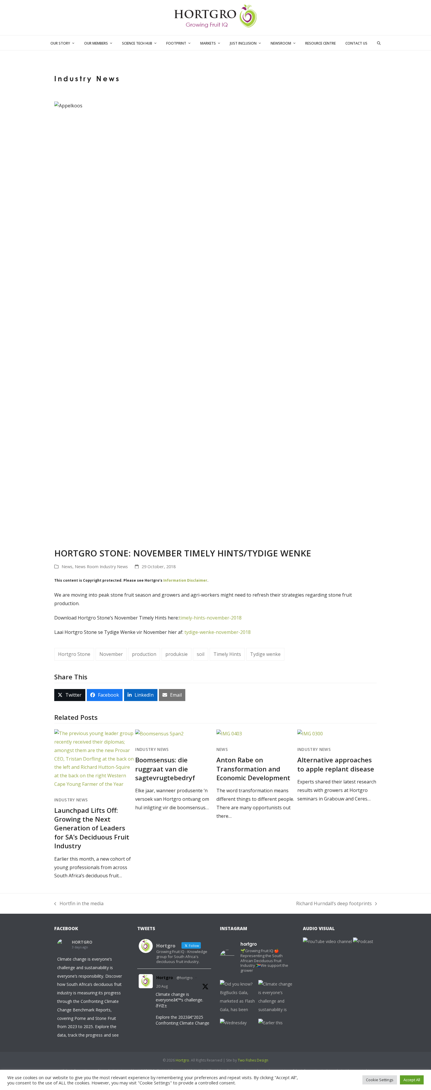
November (111, 654)
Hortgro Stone (74, 654)
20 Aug (162, 986)
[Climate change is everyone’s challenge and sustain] (276, 997)
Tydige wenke (265, 654)
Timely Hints (227, 654)
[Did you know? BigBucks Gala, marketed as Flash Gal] (237, 997)
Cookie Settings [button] (379, 1079)
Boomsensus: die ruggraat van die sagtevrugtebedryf (165, 768)
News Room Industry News (101, 566)
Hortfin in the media (78, 904)
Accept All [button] (411, 1079)
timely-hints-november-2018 (210, 618)
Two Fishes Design (253, 1060)
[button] (379, 42)
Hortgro (164, 977)
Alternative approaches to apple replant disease (335, 764)
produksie (176, 654)
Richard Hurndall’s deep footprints (334, 904)
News (67, 566)
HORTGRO (82, 942)
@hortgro (185, 977)
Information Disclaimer (185, 580)
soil (200, 654)
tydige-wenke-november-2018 (217, 632)
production (144, 654)
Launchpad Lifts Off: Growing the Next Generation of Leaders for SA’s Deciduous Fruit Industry (91, 828)
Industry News (71, 800)
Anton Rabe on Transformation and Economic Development (253, 768)
